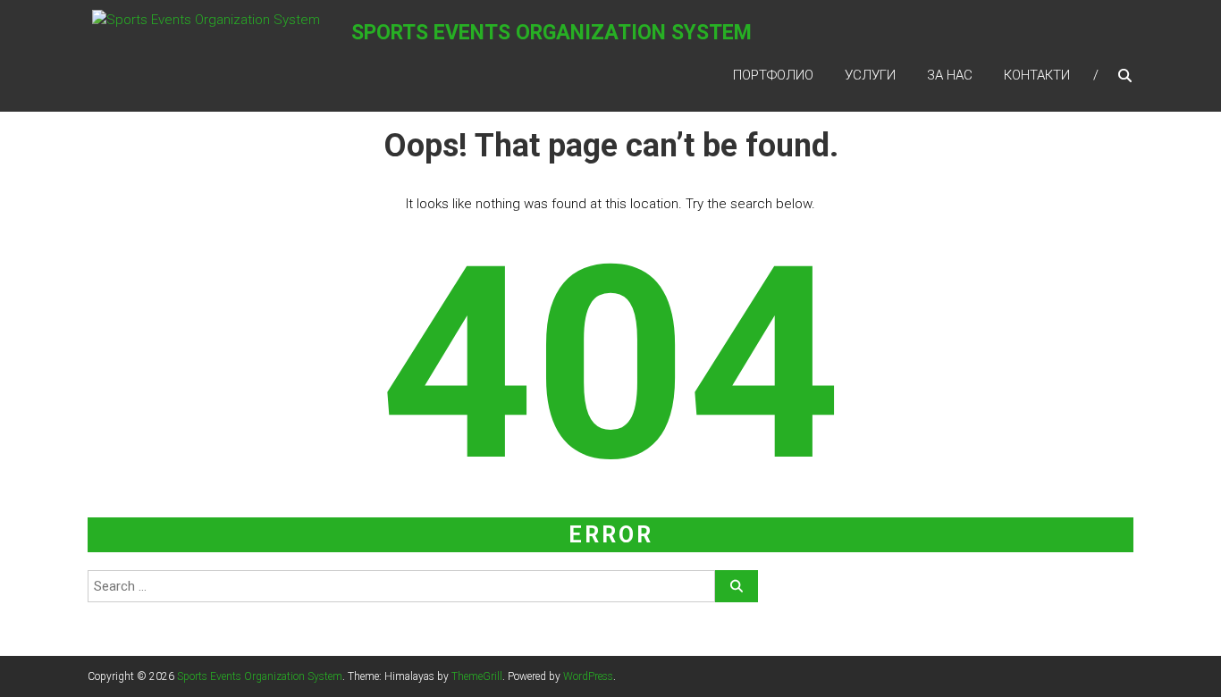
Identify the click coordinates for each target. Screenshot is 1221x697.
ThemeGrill (476, 676)
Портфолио (773, 75)
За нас (950, 75)
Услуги (870, 75)
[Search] (736, 586)
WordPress (588, 676)
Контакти (1037, 75)
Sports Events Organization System (551, 33)
